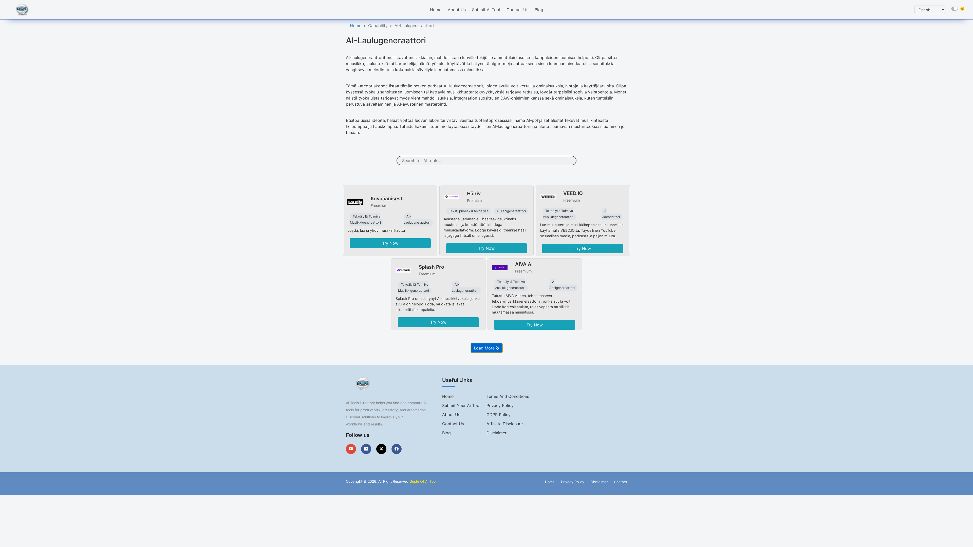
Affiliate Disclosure (504, 423)
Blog (539, 9)
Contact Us (517, 9)
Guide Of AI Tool (422, 481)
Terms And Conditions (507, 396)
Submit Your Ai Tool (461, 405)
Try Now (390, 243)
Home (435, 9)
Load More (485, 347)
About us (451, 414)
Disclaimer (496, 432)
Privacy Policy (500, 405)
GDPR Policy (498, 414)
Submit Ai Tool (486, 9)
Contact (620, 482)
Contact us (453, 423)
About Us (457, 9)
